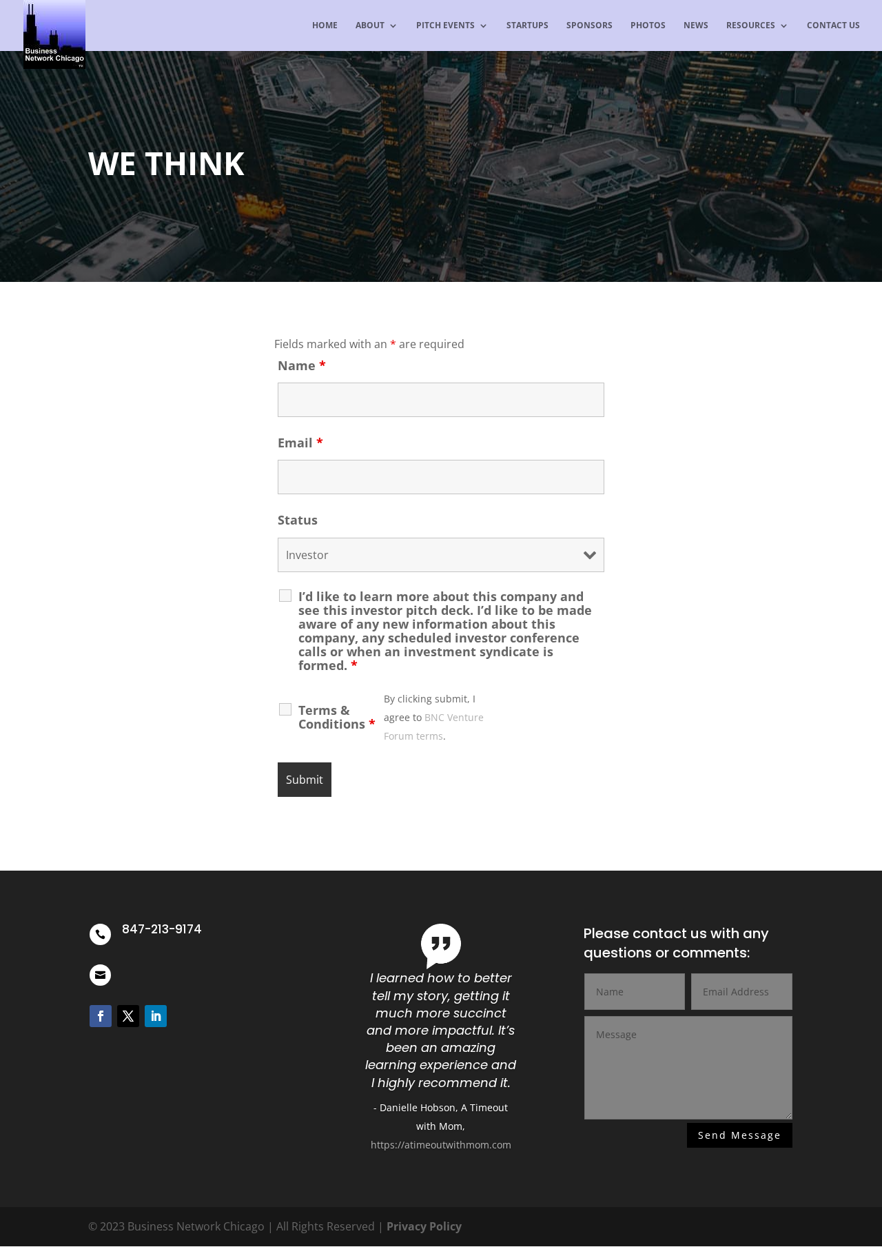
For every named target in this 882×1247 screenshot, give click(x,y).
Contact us (833, 26)
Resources (750, 26)
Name (302, 365)
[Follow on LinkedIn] (156, 1016)
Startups (527, 26)
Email (300, 442)
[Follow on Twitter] (128, 1016)
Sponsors (589, 26)
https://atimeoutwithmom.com (441, 1144)
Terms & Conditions (337, 717)
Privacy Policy (424, 1226)
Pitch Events (445, 26)
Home (325, 26)
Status (298, 519)
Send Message (739, 1135)
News (696, 26)
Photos (648, 26)
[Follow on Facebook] (101, 1016)
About (370, 26)
